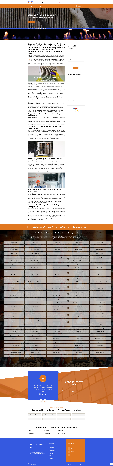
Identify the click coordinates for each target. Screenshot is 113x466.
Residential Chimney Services (79, 288)
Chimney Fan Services (100, 267)
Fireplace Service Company (57, 335)
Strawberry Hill (60, 430)
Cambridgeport (32, 433)
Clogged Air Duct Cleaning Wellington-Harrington (39, 28)
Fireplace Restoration (13, 253)
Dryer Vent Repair (36, 338)
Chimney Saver (100, 260)
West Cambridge (75, 429)
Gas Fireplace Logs (100, 285)
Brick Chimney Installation (100, 253)
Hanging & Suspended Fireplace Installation (100, 349)
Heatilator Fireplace (35, 309)
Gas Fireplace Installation (14, 278)
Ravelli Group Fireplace (57, 324)
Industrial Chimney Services (100, 288)
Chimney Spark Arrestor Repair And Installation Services (57, 253)
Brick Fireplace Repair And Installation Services (14, 356)
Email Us (76, 2)
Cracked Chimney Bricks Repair (100, 292)
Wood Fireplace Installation (100, 274)
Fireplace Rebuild (14, 274)
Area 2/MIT (31, 429)
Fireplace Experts (100, 335)
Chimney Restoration (14, 260)
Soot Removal (57, 245)
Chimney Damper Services (35, 267)
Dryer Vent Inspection (100, 331)
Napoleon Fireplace (57, 309)
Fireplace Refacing (79, 257)
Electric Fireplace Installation (35, 278)
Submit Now (76, 67)
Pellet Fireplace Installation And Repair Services (79, 302)
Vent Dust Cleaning (79, 331)
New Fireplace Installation (100, 249)
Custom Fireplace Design (36, 299)
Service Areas (49, 6)
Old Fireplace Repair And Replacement (79, 260)
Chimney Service (57, 242)
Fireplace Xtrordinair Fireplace (100, 316)
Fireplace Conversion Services (79, 349)
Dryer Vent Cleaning (100, 328)
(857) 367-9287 (80, 6)
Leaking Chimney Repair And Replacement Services (35, 292)
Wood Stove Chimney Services (14, 349)
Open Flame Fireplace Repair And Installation (14, 352)
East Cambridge (46, 429)
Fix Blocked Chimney (14, 292)
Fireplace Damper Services (78, 285)
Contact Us (57, 6)
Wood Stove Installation (79, 345)
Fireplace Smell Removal (14, 295)
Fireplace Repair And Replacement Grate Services (35, 285)
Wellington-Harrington (62, 433)
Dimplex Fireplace (79, 313)
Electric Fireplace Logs (35, 288)
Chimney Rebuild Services (35, 328)
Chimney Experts (14, 338)
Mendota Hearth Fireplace (57, 316)
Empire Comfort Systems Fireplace (14, 324)
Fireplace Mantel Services (100, 356)
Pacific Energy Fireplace (35, 316)
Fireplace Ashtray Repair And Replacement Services (100, 281)
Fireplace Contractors (100, 271)
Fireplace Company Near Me (14, 345)
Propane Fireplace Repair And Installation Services (14, 281)
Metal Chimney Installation (14, 257)
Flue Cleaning (14, 245)
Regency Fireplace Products (100, 302)
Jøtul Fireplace (14, 316)
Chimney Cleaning (35, 242)
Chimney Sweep (14, 242)
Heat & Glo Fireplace (14, 313)
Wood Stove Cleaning (100, 345)
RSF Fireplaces (14, 309)
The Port (59, 431)
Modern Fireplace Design (14, 299)
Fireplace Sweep (57, 271)
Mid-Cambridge (46, 430)
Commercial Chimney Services (57, 288)
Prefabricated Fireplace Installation (100, 278)
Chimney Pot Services (78, 267)
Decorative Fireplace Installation (100, 338)
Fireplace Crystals (36, 302)
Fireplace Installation (78, 249)
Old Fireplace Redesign (79, 295)
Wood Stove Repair (57, 345)
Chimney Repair (78, 245)
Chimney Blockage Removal (35, 260)
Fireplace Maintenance (35, 345)
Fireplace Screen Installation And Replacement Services (100, 324)
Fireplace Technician (100, 342)
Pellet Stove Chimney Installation (57, 299)
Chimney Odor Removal (35, 295)
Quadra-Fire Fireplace (100, 313)
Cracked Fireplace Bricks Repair (57, 356)
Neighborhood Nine (47, 431)
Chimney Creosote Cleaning (35, 249)
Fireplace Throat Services (14, 288)
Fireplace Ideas (14, 342)
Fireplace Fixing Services (36, 349)
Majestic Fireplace (79, 309)
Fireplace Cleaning (100, 242)
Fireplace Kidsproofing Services (79, 328)
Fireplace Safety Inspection (78, 338)
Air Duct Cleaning (35, 331)
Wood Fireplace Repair (35, 274)
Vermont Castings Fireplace (100, 309)
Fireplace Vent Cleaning (79, 271)
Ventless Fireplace (57, 349)
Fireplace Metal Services (14, 285)
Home (29, 6)
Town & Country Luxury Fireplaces (57, 306)
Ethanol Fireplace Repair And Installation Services (79, 278)
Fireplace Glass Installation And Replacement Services (35, 281)
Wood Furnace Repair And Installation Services (57, 278)
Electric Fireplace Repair (79, 274)
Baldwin (30, 430)
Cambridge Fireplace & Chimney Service (71, 464)
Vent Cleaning (14, 331)
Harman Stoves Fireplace (35, 313)
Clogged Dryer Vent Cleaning (14, 335)
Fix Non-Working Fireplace (35, 253)
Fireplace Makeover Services (57, 352)
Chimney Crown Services (14, 264)
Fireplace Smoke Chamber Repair (57, 257)
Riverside (59, 429)
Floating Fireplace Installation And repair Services (79, 356)
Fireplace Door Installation (57, 281)
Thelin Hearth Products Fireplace (35, 324)
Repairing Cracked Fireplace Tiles (57, 292)
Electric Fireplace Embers (79, 299)
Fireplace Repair (57, 249)
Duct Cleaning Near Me (35, 342)
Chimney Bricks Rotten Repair (79, 292)
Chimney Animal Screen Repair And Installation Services (78, 253)
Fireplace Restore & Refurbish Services (35, 356)
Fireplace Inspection (57, 260)
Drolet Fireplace (14, 320)
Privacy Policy (51, 458)
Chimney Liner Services (14, 267)
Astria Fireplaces (100, 306)
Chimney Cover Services (79, 264)
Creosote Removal (36, 245)
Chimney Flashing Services (14, 271)
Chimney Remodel (79, 352)
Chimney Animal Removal (79, 324)
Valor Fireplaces (35, 306)
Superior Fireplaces (14, 306)
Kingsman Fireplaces (78, 306)
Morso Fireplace (57, 320)
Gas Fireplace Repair (57, 274)
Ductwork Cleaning (79, 342)
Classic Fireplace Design (100, 295)
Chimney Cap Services (35, 264)
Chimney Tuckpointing (100, 257)
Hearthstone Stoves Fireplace (100, 320)
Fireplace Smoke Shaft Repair (35, 257)
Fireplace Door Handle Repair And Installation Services (79, 281)
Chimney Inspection (79, 242)
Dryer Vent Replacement (57, 338)
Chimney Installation (100, 245)
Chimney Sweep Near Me (57, 342)
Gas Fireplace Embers (100, 299)
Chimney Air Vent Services (14, 302)
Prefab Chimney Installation (57, 328)
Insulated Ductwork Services (100, 352)
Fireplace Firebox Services (57, 285)
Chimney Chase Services (57, 264)
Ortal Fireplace (78, 316)
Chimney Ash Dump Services (57, 267)
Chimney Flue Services (100, 264)
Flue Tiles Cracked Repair (57, 295)
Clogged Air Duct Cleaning (35, 335)
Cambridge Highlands (33, 431)
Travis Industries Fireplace (78, 320)
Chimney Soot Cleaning (14, 249)
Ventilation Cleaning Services (35, 352)
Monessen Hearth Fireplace (35, 320)
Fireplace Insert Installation (14, 328)
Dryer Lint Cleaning (57, 331)
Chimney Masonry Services (35, 271)
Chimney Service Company (79, 335)
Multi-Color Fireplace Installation (57, 302)
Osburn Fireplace (57, 313)
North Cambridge (46, 433)
